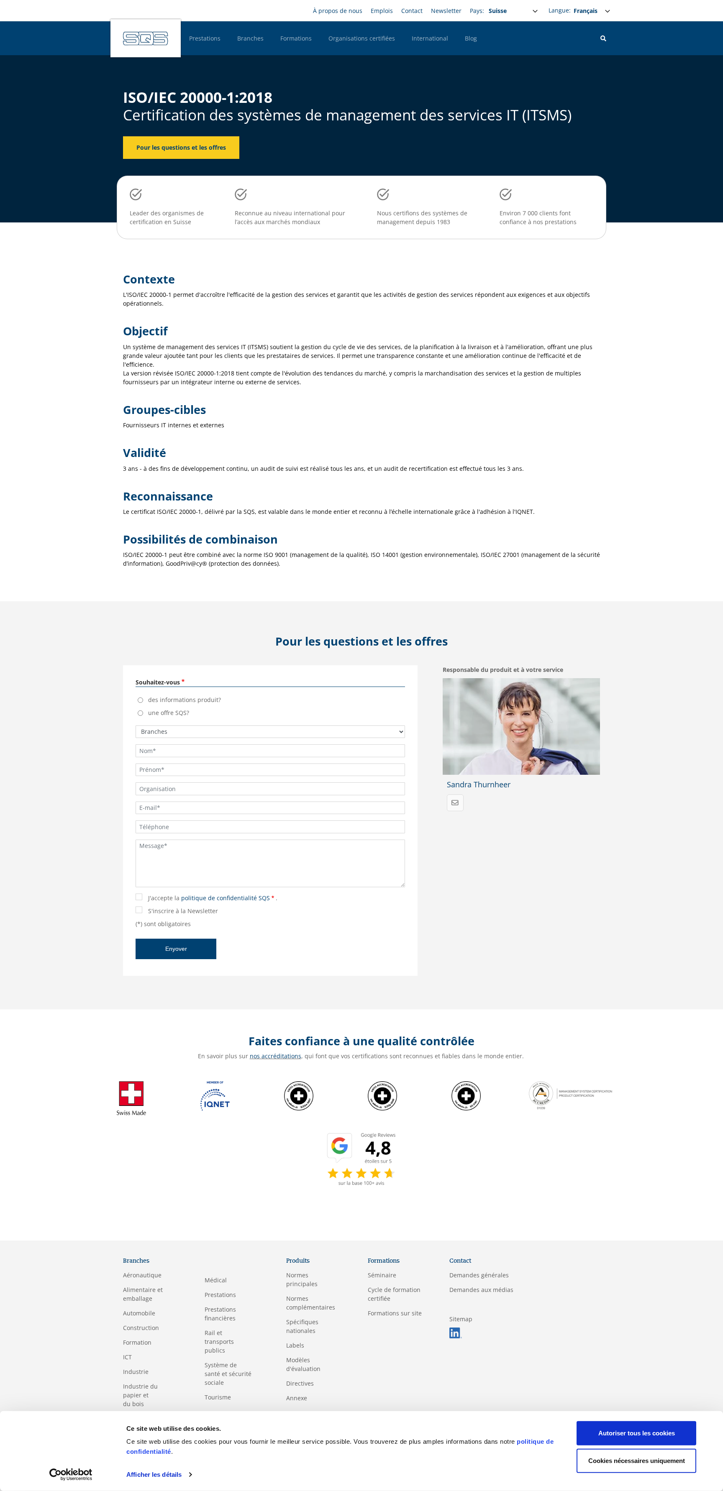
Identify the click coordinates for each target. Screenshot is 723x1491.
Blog (471, 38)
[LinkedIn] (455, 1332)
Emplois (382, 11)
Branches (250, 38)
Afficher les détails (154, 1474)
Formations (296, 38)
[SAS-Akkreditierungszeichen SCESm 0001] (298, 1095)
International (430, 38)
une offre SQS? (168, 713)
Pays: (477, 11)
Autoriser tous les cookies (636, 1433)
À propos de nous (337, 11)
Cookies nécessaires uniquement (636, 1460)
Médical (216, 1280)
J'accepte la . (212, 898)
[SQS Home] (145, 38)
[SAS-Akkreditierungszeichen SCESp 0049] (382, 1095)
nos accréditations (275, 1056)
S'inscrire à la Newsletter (183, 911)
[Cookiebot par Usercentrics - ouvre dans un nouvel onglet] (71, 1474)
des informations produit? (184, 700)
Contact (412, 11)
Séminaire (382, 1275)
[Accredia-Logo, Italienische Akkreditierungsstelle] (571, 1094)
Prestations (204, 38)
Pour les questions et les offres (181, 147)
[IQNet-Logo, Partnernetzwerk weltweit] (215, 1095)
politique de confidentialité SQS (225, 898)
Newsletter (446, 11)
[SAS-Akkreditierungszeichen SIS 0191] (466, 1095)
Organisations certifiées (361, 38)
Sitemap (460, 1319)
